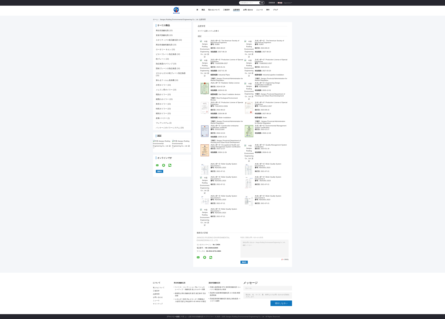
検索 (262, 3)
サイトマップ (158, 304)
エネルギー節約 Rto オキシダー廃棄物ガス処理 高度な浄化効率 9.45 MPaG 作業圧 (190, 300)
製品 (203, 10)
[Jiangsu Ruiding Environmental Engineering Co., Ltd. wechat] (171, 165)
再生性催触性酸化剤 (164, 45)
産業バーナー (161, 118)
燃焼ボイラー (161, 113)
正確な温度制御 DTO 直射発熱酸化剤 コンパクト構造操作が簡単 (225, 288)
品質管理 (236, 10)
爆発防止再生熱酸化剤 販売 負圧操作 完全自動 (190, 294)
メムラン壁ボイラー (164, 90)
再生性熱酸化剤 (162, 30)
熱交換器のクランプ (164, 64)
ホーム (155, 19)
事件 (268, 10)
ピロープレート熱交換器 (166, 54)
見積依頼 (272, 3)
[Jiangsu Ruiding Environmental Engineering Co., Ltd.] (176, 10)
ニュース (259, 10)
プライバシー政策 (173, 316)
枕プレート (160, 59)
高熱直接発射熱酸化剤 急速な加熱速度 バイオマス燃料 (225, 300)
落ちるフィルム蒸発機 (165, 80)
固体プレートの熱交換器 (166, 68)
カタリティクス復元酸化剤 (167, 40)
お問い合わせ (248, 10)
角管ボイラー (161, 104)
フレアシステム (162, 123)
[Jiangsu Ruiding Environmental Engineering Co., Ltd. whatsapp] (165, 165)
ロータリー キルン (163, 49)
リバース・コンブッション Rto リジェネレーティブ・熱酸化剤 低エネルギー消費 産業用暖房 (190, 288)
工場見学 (226, 10)
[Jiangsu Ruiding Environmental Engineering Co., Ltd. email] (159, 165)
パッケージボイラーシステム (168, 128)
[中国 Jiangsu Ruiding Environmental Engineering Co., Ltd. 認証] (162, 144)
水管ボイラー (161, 85)
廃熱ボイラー (161, 94)
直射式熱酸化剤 (162, 35)
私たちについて (214, 10)
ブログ (275, 10)
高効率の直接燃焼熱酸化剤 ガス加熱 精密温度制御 (225, 294)
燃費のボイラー (162, 99)
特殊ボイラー (161, 109)
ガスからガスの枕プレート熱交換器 (171, 73)
